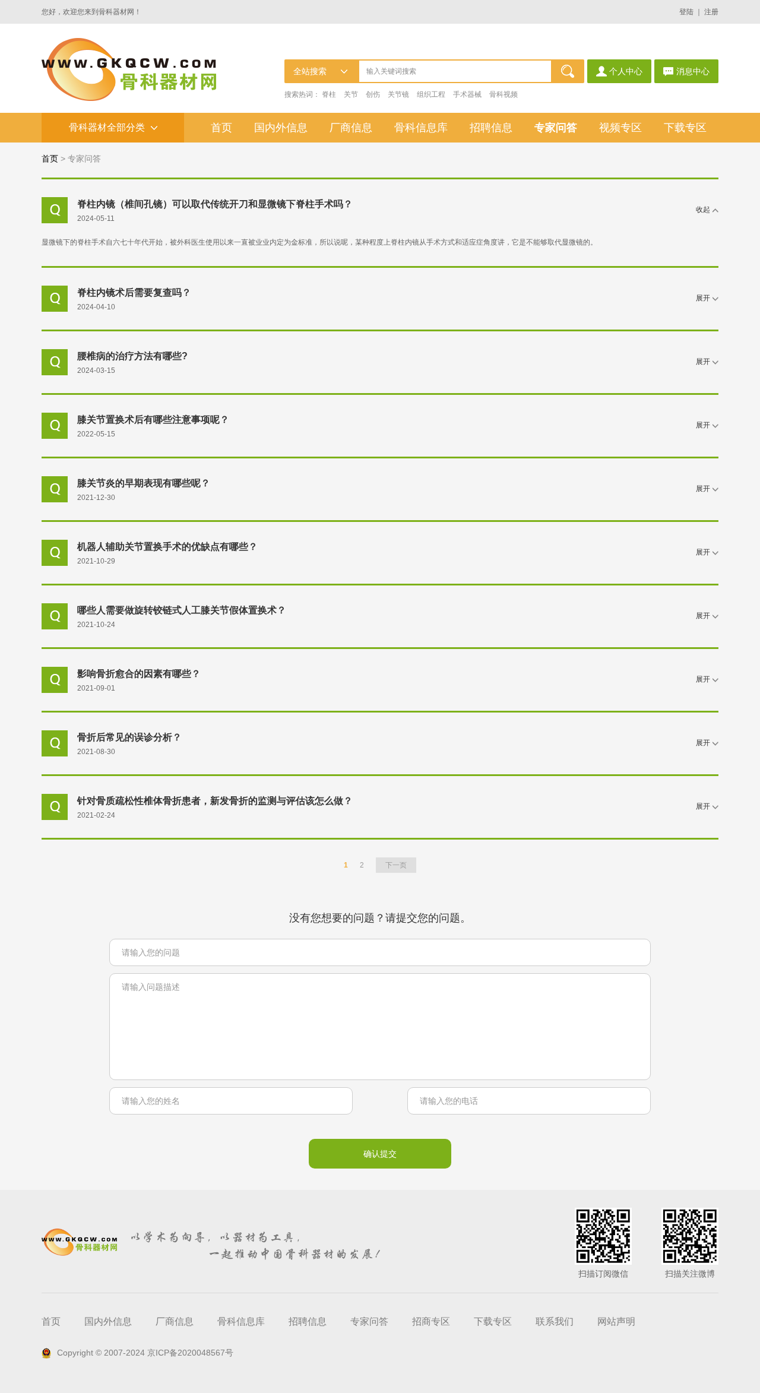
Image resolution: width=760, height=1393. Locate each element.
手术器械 (467, 94)
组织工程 (431, 94)
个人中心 (625, 71)
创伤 (373, 94)
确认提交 (380, 1153)
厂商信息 (351, 128)
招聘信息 (491, 128)
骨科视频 (503, 94)
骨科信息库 (421, 128)
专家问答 (555, 128)
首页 (221, 128)
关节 (351, 94)
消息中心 (693, 71)
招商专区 (431, 1321)
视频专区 (620, 128)
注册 (711, 12)
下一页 (396, 865)
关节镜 (398, 94)
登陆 (686, 12)
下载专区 (685, 128)
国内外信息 (281, 128)
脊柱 (329, 94)
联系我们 (555, 1321)
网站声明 (616, 1321)
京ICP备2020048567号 (190, 1352)
